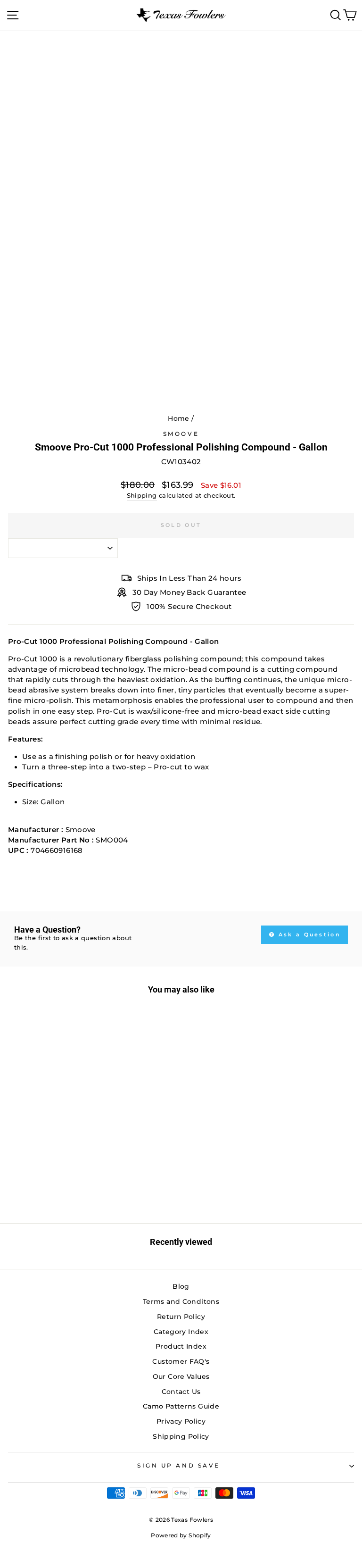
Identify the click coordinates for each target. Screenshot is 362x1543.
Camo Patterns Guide (181, 1406)
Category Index (181, 1331)
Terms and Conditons (181, 1301)
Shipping (142, 495)
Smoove (181, 434)
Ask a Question (308, 934)
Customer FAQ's (180, 1361)
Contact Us (181, 1391)
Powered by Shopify (181, 1535)
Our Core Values (181, 1376)
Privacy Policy (181, 1421)
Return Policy (181, 1316)
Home (178, 418)
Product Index (181, 1346)
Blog (181, 1286)
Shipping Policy (181, 1436)
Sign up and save (178, 1465)
